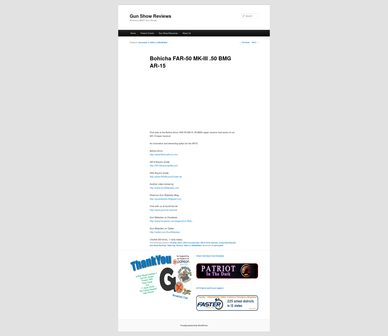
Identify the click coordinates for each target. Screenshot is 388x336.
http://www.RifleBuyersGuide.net (166, 176)
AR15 (179, 242)
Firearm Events (147, 33)
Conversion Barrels (227, 242)
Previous (245, 42)
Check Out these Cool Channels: (210, 255)
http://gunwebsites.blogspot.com (166, 198)
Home (133, 33)
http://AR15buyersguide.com (164, 165)
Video (186, 245)
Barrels (214, 242)
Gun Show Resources (168, 33)
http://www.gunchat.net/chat (163, 209)
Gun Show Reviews (150, 16)
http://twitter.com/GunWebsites (165, 232)
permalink (218, 245)
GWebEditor (162, 42)
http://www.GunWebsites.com (164, 187)
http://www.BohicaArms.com (164, 154)
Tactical (179, 245)
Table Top (171, 245)
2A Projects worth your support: (210, 288)
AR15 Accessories (191, 242)
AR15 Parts (205, 242)
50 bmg (173, 242)
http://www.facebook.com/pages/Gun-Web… (172, 220)
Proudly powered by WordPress (194, 325)
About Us (187, 33)
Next (255, 42)
